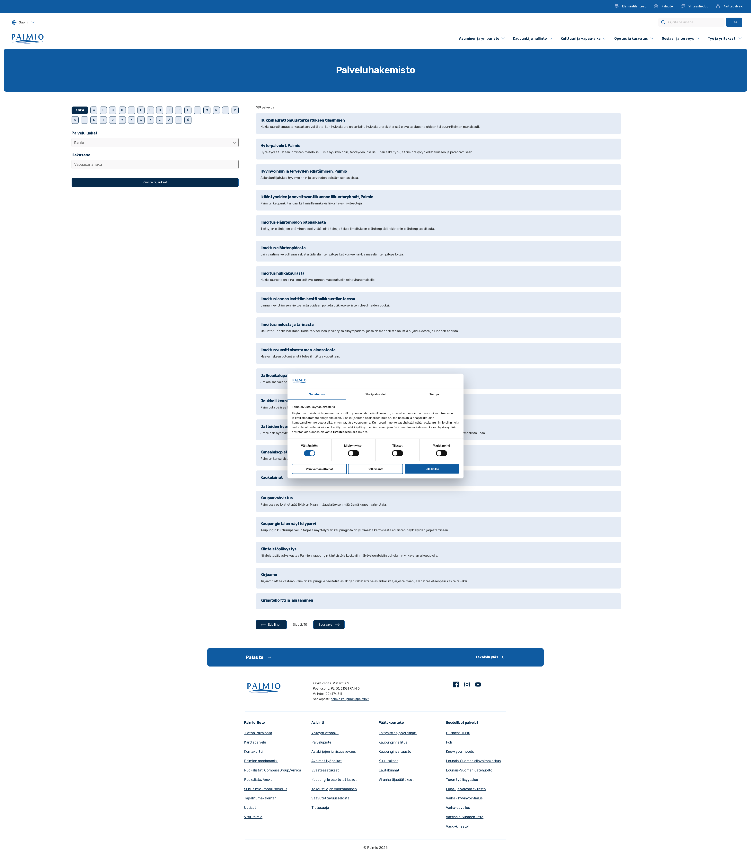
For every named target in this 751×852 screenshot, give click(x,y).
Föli (449, 742)
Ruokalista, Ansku (258, 780)
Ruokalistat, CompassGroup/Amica (272, 770)
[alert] (438, 107)
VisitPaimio (253, 817)
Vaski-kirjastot (458, 826)
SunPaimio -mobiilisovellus (265, 789)
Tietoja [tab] (434, 394)
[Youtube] (478, 685)
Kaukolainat (272, 477)
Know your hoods (460, 751)
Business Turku (458, 733)
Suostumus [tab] (317, 394)
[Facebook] (456, 685)
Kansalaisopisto (275, 452)
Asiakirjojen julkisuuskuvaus (333, 751)
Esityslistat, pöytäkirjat (398, 733)
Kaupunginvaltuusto (395, 751)
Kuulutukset (388, 761)
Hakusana (81, 155)
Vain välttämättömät (319, 468)
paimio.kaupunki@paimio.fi (350, 699)
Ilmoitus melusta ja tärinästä (287, 324)
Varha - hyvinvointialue (464, 798)
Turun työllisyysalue (462, 780)
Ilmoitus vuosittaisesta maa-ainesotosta (298, 350)
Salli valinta (375, 468)
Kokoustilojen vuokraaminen (334, 789)
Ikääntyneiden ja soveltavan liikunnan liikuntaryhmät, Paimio (317, 196)
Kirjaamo (269, 574)
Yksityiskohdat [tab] (375, 394)
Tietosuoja (320, 807)
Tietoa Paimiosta (258, 733)
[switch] (353, 453)
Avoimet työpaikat (326, 761)
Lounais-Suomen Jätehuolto (469, 770)
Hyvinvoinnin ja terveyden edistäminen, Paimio (304, 171)
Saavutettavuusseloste (330, 798)
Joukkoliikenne (275, 401)
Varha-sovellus (458, 807)
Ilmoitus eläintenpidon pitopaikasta (293, 222)
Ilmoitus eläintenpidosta (283, 247)
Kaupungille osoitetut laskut (334, 780)
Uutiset (250, 807)
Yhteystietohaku (325, 733)
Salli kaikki (432, 468)
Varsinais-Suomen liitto (464, 817)
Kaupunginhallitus (393, 742)
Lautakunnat (389, 770)
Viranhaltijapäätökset (396, 780)
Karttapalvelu (255, 742)
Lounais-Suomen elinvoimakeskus (473, 761)
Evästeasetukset (325, 770)
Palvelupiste (321, 742)
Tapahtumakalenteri (260, 798)
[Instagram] (467, 685)
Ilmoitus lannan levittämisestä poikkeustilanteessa (308, 299)
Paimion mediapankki (261, 761)
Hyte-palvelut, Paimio (280, 145)
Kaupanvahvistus (277, 498)
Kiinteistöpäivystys (278, 549)
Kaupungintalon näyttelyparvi (288, 523)
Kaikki (80, 110)
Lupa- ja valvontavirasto (466, 789)
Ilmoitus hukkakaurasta (283, 273)
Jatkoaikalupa (274, 375)
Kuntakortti (253, 751)
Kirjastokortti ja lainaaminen (287, 600)
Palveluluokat (85, 133)
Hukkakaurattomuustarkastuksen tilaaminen (303, 120)
